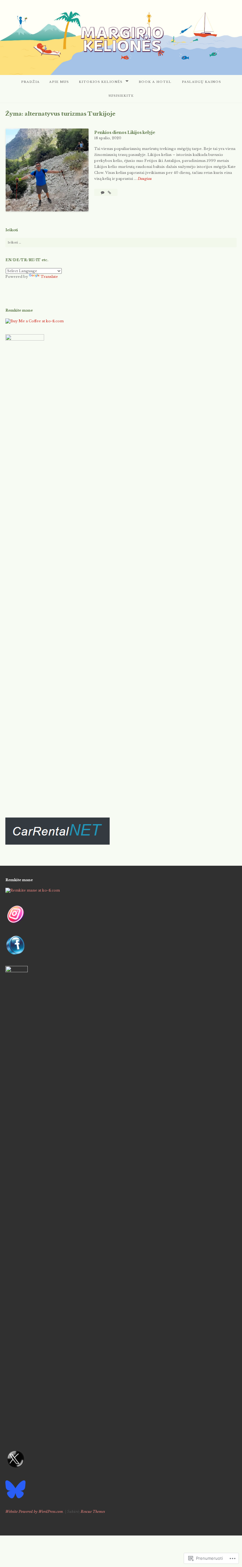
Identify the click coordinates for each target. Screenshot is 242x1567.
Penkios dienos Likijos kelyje (124, 132)
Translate (49, 276)
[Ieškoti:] (121, 242)
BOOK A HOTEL (155, 82)
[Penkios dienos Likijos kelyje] (109, 192)
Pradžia (30, 82)
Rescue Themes (93, 1511)
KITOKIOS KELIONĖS (100, 82)
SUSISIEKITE (121, 96)
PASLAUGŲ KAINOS (201, 82)
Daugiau (145, 179)
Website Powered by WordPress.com (34, 1511)
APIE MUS (59, 82)
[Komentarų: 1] (102, 192)
